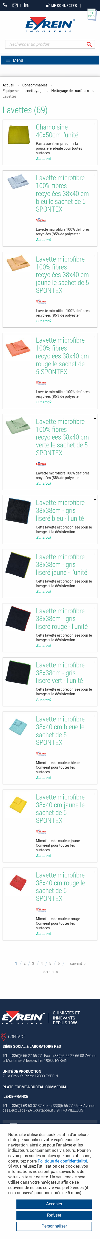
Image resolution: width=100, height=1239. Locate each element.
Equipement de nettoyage (23, 90)
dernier (49, 971)
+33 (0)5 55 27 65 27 (5, 5)
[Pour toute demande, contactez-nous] (15, 5)
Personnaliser (54, 1226)
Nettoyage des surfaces (70, 90)
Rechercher (93, 44)
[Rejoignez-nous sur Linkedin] (27, 5)
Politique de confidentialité (62, 1161)
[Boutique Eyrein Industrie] (50, 24)
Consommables (34, 85)
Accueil (8, 85)
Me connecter (64, 5)
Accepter (54, 1204)
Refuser (54, 1215)
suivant (76, 963)
